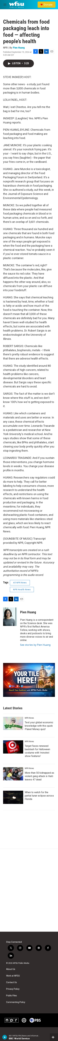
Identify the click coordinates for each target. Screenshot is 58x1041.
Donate (48, 4)
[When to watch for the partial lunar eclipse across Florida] (13, 797)
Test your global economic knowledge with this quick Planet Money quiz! (39, 726)
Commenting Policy (15, 1002)
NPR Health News (22, 589)
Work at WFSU (13, 976)
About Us (10, 969)
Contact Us (11, 982)
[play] (5, 1037)
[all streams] (54, 1037)
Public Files (11, 995)
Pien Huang (19, 47)
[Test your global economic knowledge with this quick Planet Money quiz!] (13, 723)
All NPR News (20, 582)
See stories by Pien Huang (35, 644)
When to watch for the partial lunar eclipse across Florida (39, 796)
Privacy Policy (12, 989)
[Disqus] (29, 890)
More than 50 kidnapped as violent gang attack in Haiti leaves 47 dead (39, 776)
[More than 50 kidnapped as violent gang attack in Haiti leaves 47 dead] (13, 773)
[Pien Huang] (10, 616)
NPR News (29, 718)
